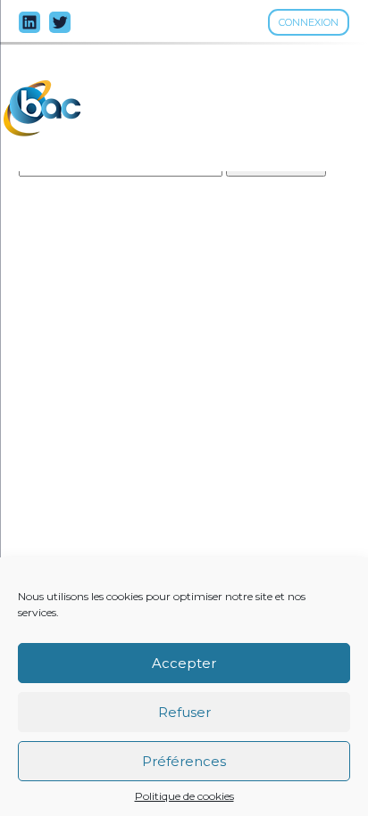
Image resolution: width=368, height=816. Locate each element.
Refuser (184, 712)
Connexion (309, 22)
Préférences (184, 761)
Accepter (184, 663)
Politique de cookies (184, 796)
